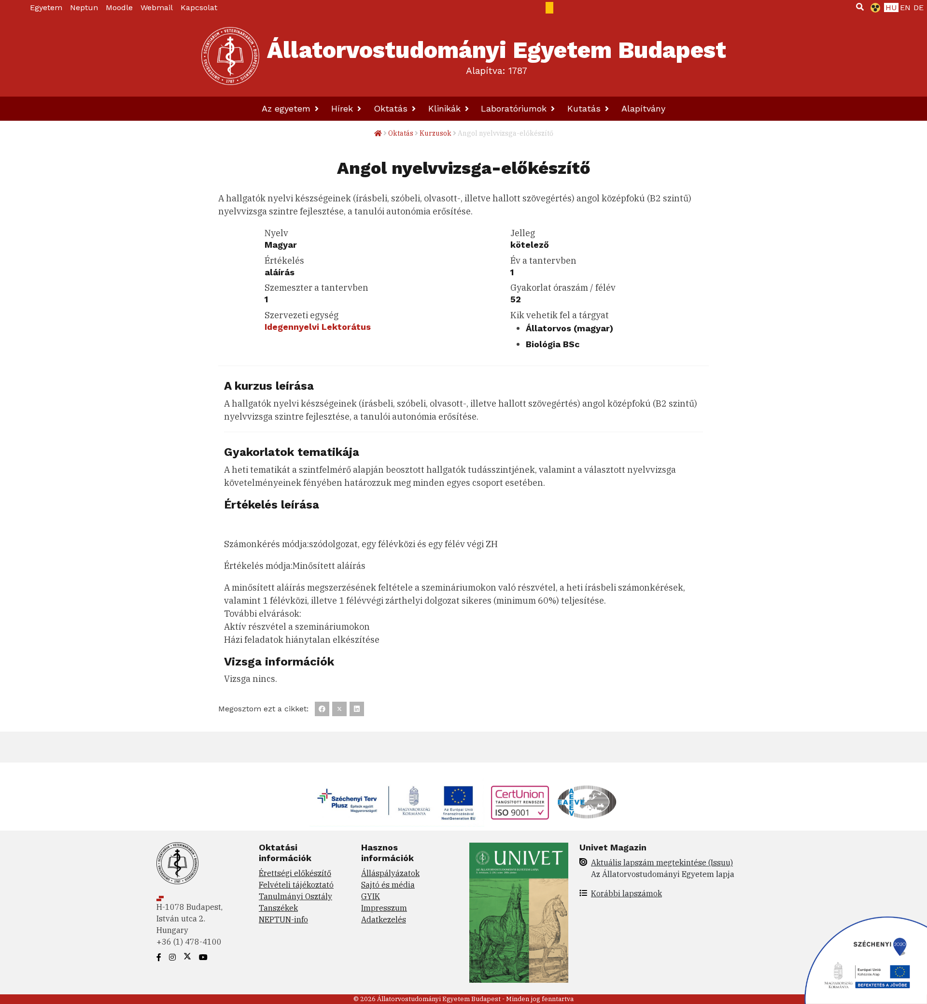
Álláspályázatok (390, 873)
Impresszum (384, 908)
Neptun (84, 7)
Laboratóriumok (515, 108)
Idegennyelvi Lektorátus (318, 327)
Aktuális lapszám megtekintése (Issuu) (662, 862)
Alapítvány (643, 108)
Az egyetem (287, 108)
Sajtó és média (388, 885)
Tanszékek (278, 908)
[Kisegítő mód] (873, 8)
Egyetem (46, 7)
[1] (860, 7)
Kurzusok (435, 133)
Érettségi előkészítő (295, 873)
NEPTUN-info (283, 919)
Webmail (156, 7)
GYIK (370, 896)
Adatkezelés (383, 919)
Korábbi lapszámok (626, 893)
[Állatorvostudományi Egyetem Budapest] (230, 56)
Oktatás (392, 108)
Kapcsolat (199, 7)
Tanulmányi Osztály (295, 896)
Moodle (119, 7)
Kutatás (585, 108)
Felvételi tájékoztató (296, 885)
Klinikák (446, 108)
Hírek (343, 108)
